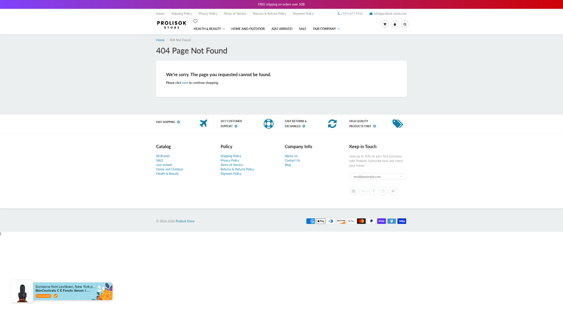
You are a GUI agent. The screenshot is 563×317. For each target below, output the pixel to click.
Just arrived (281, 29)
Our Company (324, 29)
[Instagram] (383, 190)
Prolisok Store (185, 221)
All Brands (163, 156)
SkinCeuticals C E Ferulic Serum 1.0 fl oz (62, 290)
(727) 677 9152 (352, 13)
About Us (291, 156)
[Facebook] (373, 190)
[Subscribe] (401, 176)
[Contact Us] (363, 190)
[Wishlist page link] (195, 21)
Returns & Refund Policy (269, 13)
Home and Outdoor (248, 29)
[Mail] (353, 190)
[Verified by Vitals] (56, 296)
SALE (302, 29)
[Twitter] (393, 190)
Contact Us (292, 160)
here (185, 83)
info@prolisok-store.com (390, 13)
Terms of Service (235, 13)
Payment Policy (303, 13)
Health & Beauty (207, 29)
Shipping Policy (181, 13)
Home (160, 13)
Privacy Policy (208, 13)
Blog (288, 165)
